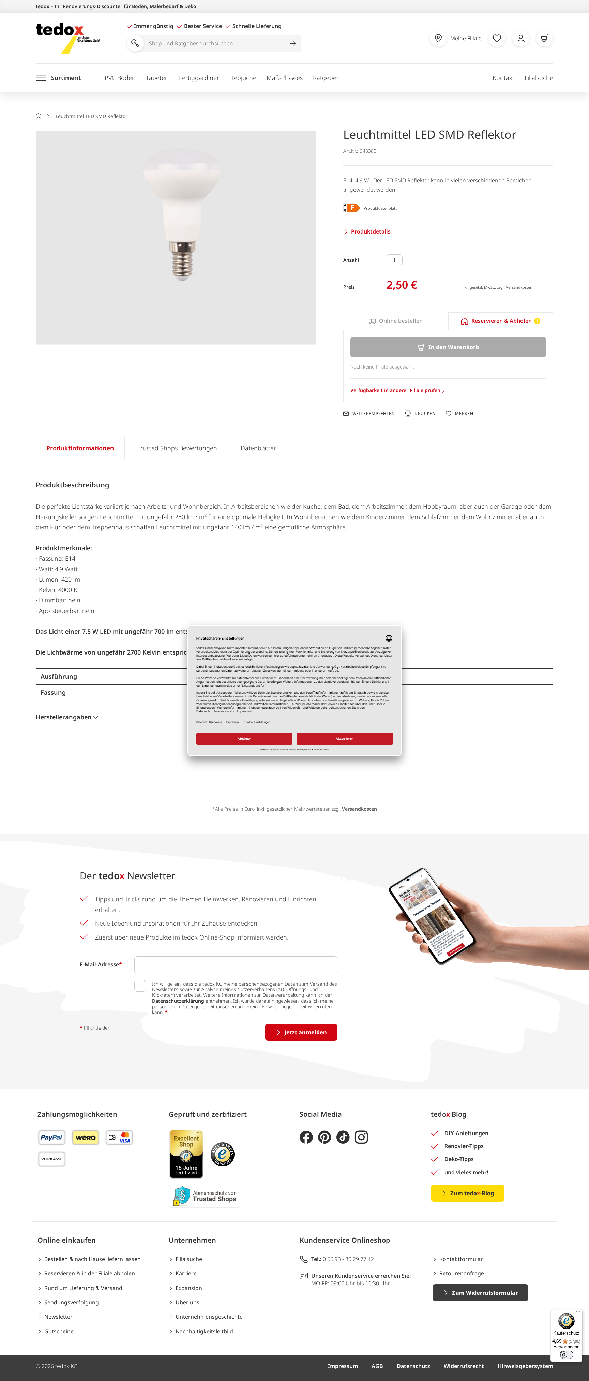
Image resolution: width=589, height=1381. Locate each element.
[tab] (395, 321)
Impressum (343, 1366)
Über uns (187, 1302)
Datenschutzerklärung (178, 1000)
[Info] (537, 321)
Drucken (425, 413)
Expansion (189, 1288)
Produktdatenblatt (380, 208)
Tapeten (157, 78)
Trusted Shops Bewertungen (177, 448)
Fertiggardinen (200, 78)
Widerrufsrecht (464, 1366)
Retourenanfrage (461, 1273)
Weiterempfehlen (373, 413)
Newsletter (58, 1316)
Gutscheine (59, 1331)
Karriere (186, 1273)
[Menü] (578, 1313)
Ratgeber (326, 78)
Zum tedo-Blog (472, 1193)
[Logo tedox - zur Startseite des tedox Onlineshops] (68, 38)
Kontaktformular (461, 1259)
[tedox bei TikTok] (343, 1137)
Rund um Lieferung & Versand (83, 1288)
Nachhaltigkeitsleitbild (204, 1331)
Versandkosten (519, 287)
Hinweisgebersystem (525, 1366)
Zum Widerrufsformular (485, 1292)
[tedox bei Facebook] (306, 1137)
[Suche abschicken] (292, 43)
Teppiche (243, 78)
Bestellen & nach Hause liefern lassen (92, 1259)
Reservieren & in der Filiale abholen (89, 1273)
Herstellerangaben (64, 717)
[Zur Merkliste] (496, 38)
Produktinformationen (80, 448)
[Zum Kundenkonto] (520, 38)
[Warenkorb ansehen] (544, 38)
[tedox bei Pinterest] (324, 1137)
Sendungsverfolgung (71, 1302)
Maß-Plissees (285, 78)
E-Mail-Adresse (101, 964)
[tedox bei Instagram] (361, 1137)
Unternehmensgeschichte (209, 1316)
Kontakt (503, 78)
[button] (176, 238)
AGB (377, 1366)
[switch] (566, 1355)
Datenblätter (258, 448)
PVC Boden (120, 78)
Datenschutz (413, 1366)
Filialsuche (539, 78)
